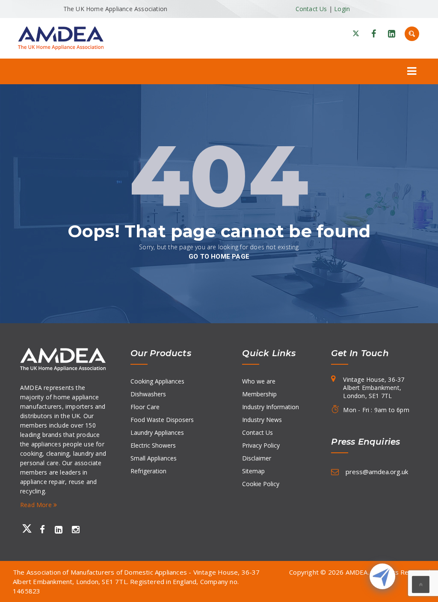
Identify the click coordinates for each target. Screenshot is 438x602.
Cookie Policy (260, 484)
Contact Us (311, 9)
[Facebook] (373, 34)
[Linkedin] (391, 34)
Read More (36, 505)
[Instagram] (76, 530)
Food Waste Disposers (162, 420)
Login (342, 9)
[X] (355, 34)
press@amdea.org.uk (377, 471)
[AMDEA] (61, 37)
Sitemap (253, 471)
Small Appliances (153, 458)
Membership (259, 394)
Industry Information (270, 407)
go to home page (219, 256)
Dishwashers (148, 394)
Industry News (262, 420)
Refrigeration (148, 471)
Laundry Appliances (157, 432)
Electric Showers (153, 445)
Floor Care (145, 407)
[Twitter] (25, 528)
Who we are (258, 381)
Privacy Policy (261, 445)
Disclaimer (256, 458)
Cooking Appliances (157, 381)
